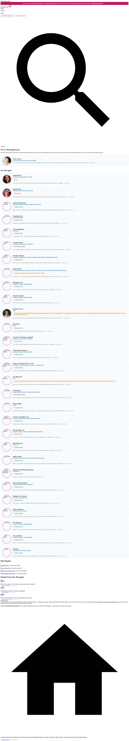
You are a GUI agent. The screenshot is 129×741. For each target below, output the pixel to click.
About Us (29, 737)
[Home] (64, 735)
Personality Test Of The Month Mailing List (108, 602)
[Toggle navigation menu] (10, 6)
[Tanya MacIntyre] (2, 581)
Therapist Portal (20, 16)
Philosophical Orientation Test (8, 571)
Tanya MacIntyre (6, 585)
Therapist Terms (83, 737)
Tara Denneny (5, 592)
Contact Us (52, 737)
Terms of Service (68, 737)
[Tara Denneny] (2, 588)
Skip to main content (5, 1)
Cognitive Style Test (5, 568)
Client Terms (75, 737)
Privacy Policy (59, 737)
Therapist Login (23, 737)
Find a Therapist (14, 737)
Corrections (46, 737)
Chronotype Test (4, 565)
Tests (2, 13)
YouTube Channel (5, 737)
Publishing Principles (38, 737)
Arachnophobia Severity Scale (8, 573)
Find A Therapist (7, 16)
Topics (3, 10)
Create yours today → (97, 3)
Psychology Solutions (5, 739)
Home (2, 8)
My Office (48, 606)
